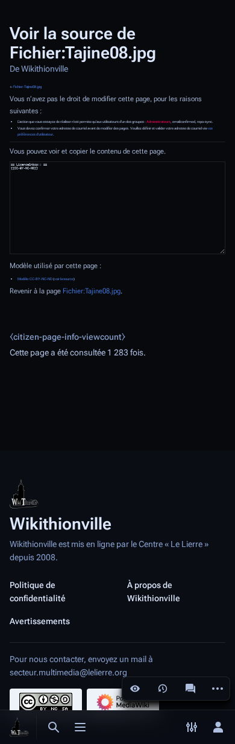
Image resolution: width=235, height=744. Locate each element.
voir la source (64, 279)
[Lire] (135, 689)
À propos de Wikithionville (153, 591)
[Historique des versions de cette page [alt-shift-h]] (162, 689)
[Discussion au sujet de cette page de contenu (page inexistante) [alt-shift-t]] (190, 689)
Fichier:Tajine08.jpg (27, 87)
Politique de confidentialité (38, 591)
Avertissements (40, 621)
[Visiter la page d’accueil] (19, 727)
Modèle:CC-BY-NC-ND (34, 279)
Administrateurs (158, 121)
